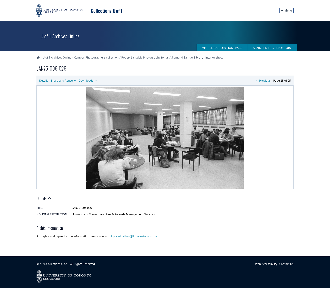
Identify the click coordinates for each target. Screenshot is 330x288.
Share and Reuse (62, 80)
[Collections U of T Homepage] (38, 57)
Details (43, 80)
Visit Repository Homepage (222, 48)
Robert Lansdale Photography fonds (145, 57)
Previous (265, 80)
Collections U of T (57, 264)
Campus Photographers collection (96, 57)
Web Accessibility (266, 264)
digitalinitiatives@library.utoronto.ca (133, 236)
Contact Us (286, 264)
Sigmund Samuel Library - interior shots (197, 57)
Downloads (86, 80)
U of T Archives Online (57, 57)
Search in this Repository (272, 48)
